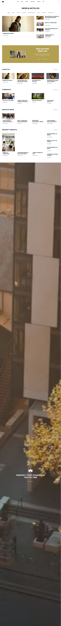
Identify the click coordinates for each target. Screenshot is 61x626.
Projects (33, 1)
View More (55, 69)
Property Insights (51, 12)
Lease (27, 1)
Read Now (39, 59)
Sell (22, 1)
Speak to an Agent (30, 481)
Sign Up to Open (44, 59)
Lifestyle (13, 12)
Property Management (31, 12)
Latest (9, 12)
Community (18, 12)
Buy (18, 1)
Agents (38, 1)
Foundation (24, 12)
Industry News (44, 12)
